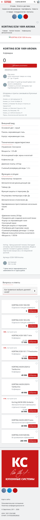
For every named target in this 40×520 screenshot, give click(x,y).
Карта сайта (6, 499)
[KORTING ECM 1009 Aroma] (20, 37)
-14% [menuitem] (4, 348)
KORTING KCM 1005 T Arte (22, 335)
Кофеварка (16, 338)
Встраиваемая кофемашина (23, 437)
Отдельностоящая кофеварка (23, 307)
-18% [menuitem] (4, 332)
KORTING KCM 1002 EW (21, 305)
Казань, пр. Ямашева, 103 (11, 110)
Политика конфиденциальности (13, 506)
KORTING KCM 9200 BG (20, 435)
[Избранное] (37, 22)
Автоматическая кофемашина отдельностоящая (24, 406)
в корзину (32, 311)
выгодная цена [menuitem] (12, 332)
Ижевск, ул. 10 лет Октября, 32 (12, 101)
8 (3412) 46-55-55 (21, 2)
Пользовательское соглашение (12, 503)
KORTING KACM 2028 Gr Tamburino (21, 368)
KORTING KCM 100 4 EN (21, 320)
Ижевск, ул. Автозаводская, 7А (12, 99)
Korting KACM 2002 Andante (22, 402)
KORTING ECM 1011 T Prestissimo (25, 351)
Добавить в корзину (20, 66)
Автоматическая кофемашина (24, 422)
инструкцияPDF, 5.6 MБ (12, 263)
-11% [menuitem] (4, 399)
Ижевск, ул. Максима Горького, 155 (14, 108)
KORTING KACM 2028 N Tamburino (20, 385)
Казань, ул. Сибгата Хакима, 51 (12, 113)
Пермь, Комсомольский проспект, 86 (15, 115)
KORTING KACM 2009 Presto (22, 420)
